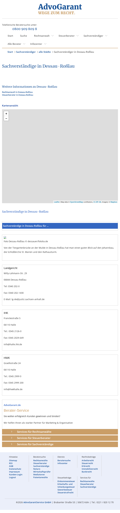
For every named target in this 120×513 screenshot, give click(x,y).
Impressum (14, 471)
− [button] (6, 118)
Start (10, 35)
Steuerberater (67, 35)
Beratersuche (64, 460)
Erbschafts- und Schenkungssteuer (66, 485)
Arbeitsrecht (88, 460)
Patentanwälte (40, 477)
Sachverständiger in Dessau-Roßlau (74, 51)
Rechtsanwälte (40, 460)
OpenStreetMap (76, 202)
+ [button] (6, 113)
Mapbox (113, 202)
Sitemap (13, 460)
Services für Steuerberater (33, 438)
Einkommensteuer (66, 481)
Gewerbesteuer (65, 489)
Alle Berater (14, 43)
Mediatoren (39, 474)
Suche (23, 35)
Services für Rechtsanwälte (34, 431)
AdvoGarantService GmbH (37, 502)
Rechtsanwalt (42, 35)
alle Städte (45, 51)
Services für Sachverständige (35, 444)
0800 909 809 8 (24, 29)
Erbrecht (86, 466)
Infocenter (36, 43)
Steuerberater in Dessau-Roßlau (17, 94)
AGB (11, 466)
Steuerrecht (87, 463)
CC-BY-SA (97, 202)
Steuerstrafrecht (65, 492)
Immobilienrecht (90, 468)
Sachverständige (41, 466)
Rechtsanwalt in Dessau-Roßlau (17, 92)
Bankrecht (87, 471)
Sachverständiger (93, 35)
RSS (10, 463)
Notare (36, 468)
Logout (12, 477)
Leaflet (56, 202)
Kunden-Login (15, 474)
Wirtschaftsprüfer (42, 471)
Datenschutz (15, 468)
